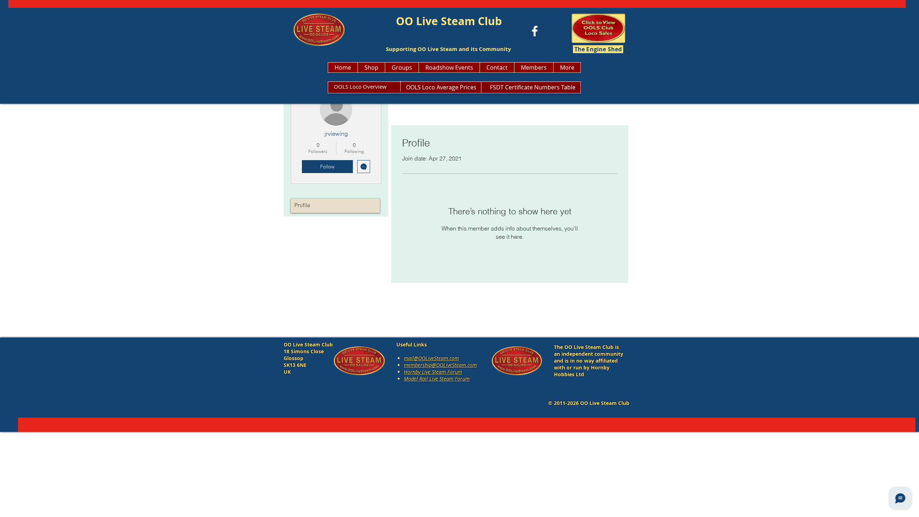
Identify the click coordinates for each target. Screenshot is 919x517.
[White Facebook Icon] (535, 31)
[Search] (627, 52)
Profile (302, 205)
